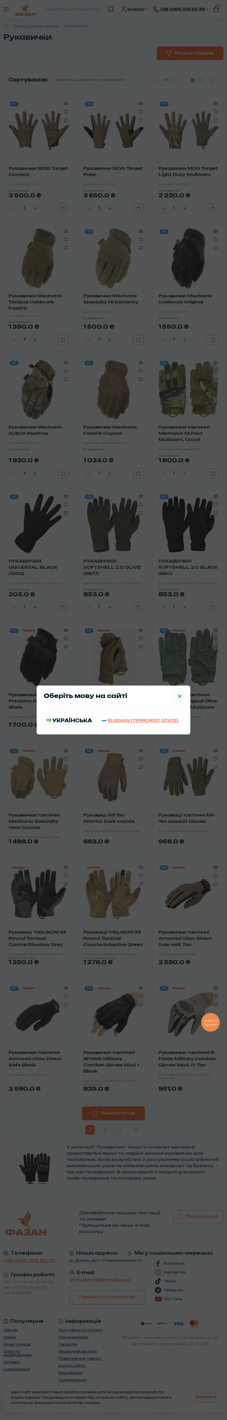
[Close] (180, 696)
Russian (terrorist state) (143, 721)
